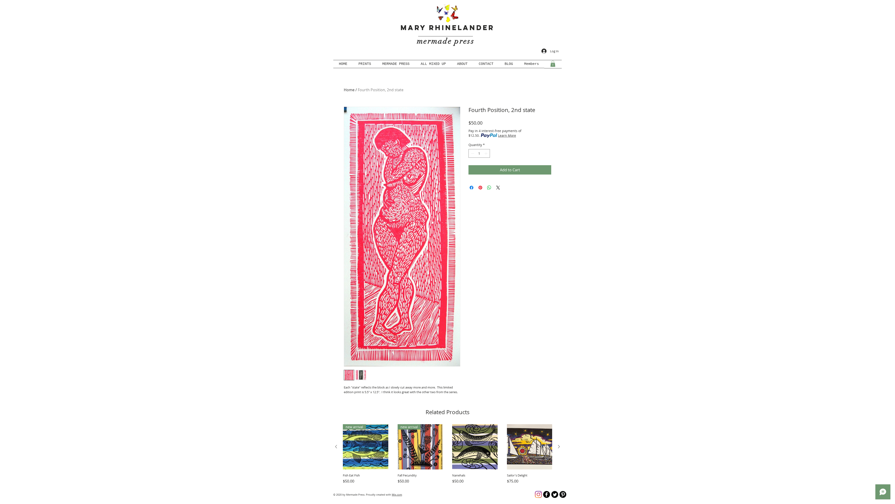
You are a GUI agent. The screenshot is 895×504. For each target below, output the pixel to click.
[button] (552, 64)
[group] (447, 454)
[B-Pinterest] (562, 494)
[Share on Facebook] (471, 187)
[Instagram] (538, 494)
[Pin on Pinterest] (480, 187)
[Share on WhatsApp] (489, 187)
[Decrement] (472, 153)
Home (349, 89)
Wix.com (397, 494)
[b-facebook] (546, 494)
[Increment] (486, 153)
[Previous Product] (336, 446)
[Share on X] (498, 187)
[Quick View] (475, 447)
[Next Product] (559, 446)
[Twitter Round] (554, 494)
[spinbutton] (479, 153)
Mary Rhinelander (447, 27)
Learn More (507, 135)
